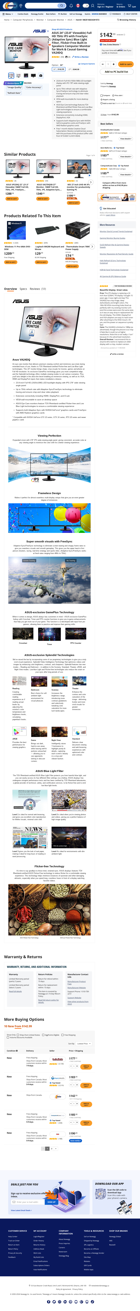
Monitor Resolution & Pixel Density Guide (116, 254)
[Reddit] (49, 44)
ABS (110, 1240)
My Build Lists (38, 1257)
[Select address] (21, 6)
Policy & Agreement (63, 1289)
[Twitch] (81, 1301)
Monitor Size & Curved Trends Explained (116, 231)
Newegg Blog (64, 1256)
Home (6, 19)
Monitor (40, 19)
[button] (21, 6)
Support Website (74, 997)
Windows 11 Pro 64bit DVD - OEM (17, 247)
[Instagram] (60, 1301)
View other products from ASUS (78, 1002)
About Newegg (64, 1239)
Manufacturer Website (77, 987)
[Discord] (87, 1301)
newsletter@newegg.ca (100, 1286)
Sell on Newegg (90, 1236)
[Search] (61, 5)
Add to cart (125, 64)
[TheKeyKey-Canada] (57, 1134)
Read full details (15, 991)
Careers (62, 1247)
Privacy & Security (15, 1253)
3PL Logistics (89, 1245)
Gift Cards (88, 1265)
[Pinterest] (70, 1301)
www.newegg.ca (113, 1294)
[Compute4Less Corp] (57, 1115)
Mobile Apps (88, 1269)
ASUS (70, 19)
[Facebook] (48, 1301)
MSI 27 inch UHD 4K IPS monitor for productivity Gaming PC (78, 187)
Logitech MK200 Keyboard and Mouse (49, 247)
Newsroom (63, 1251)
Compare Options (87, 64)
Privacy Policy (77, 1289)
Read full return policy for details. (48, 1001)
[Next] (56, 1149)
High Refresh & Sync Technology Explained (113, 261)
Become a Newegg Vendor (94, 1253)
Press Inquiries (64, 1243)
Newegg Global (115, 1236)
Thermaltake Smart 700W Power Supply (77, 247)
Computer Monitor (55, 19)
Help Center (12, 1236)
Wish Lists (37, 1253)
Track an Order (14, 1240)
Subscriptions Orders (41, 1265)
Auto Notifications (40, 1269)
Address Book (38, 1249)
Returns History (39, 1245)
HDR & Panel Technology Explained (114, 269)
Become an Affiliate (91, 1249)
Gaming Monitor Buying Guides (112, 238)
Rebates (87, 1261)
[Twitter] (54, 1301)
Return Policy (13, 1249)
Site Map (87, 1257)
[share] (49, 39)
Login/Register (38, 1236)
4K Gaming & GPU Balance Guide (113, 276)
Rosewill (112, 1245)
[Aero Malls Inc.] (57, 1078)
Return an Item (13, 1245)
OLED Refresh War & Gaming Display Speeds (114, 245)
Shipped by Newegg (91, 1240)
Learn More (110, 215)
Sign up (52, 1202)
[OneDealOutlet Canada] (57, 1059)
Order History (38, 1240)
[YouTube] (76, 1301)
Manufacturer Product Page (77, 982)
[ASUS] (41, 31)
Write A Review (118, 354)
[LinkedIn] (65, 1301)
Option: (57, 65)
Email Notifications (40, 1261)
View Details (125, 139)
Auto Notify (75, 1140)
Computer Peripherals (23, 19)
